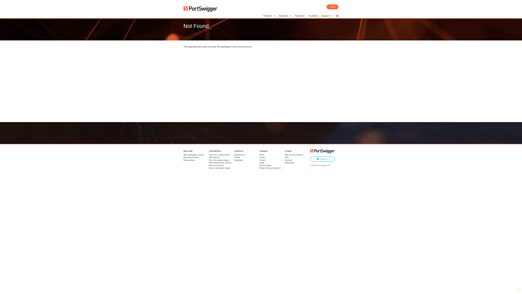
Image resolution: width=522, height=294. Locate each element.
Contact (263, 160)
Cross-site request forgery (219, 160)
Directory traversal (216, 165)
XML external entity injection (220, 163)
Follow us (324, 159)
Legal (262, 163)
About (262, 155)
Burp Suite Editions (191, 157)
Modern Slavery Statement (270, 168)
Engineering (289, 163)
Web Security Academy (294, 155)
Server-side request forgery (219, 168)
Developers (238, 160)
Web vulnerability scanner (194, 155)
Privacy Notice (265, 165)
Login (332, 7)
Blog (286, 157)
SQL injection (214, 157)
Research (288, 160)
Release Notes (189, 160)
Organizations (239, 155)
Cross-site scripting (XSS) (219, 155)
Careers (263, 157)
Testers (237, 157)
